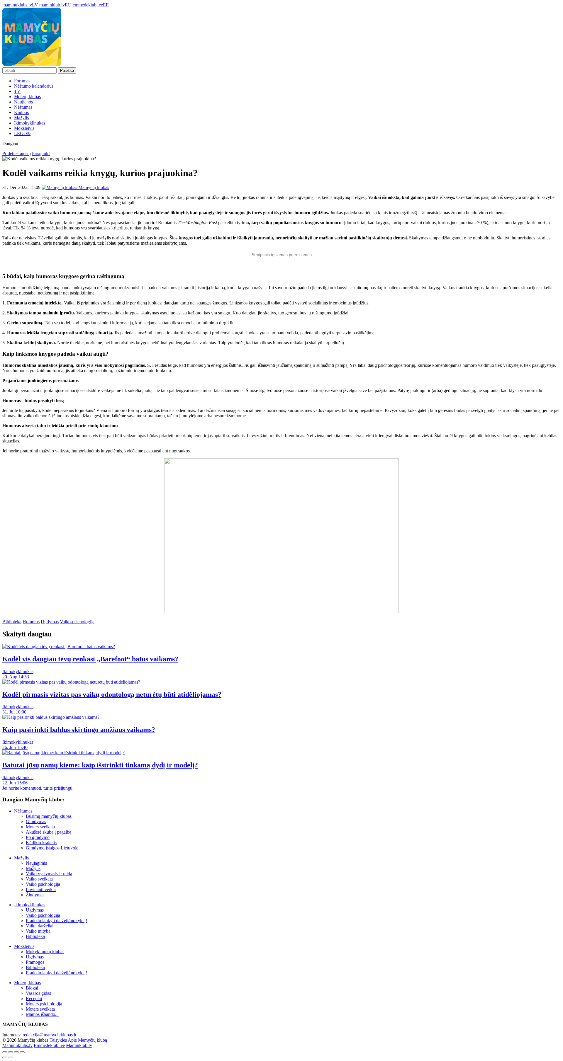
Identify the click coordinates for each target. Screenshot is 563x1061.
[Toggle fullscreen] (16, 1052)
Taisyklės (58, 1040)
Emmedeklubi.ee (49, 1045)
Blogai (32, 987)
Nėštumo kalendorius (33, 86)
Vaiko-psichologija (77, 621)
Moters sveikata (40, 826)
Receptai (34, 998)
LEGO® (22, 133)
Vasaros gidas (38, 993)
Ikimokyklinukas (29, 122)
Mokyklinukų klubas (45, 951)
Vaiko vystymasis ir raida (49, 873)
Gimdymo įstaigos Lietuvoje (52, 847)
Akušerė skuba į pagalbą (48, 832)
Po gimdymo (38, 837)
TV (17, 91)
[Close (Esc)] (4, 1052)
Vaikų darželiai (39, 925)
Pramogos (35, 962)
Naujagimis (36, 863)
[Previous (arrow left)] (4, 1057)
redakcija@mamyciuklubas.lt (49, 1034)
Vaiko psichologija (43, 884)
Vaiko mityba (38, 931)
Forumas (22, 80)
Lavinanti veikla (41, 889)
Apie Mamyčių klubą (87, 1040)
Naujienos (23, 101)
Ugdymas (50, 621)
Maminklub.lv (79, 1045)
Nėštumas (23, 107)
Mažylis (21, 117)
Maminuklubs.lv (17, 1045)
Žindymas (35, 894)
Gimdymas (36, 821)
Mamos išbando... (42, 1014)
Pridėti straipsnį (16, 153)
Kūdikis (21, 112)
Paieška (67, 70)
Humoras (31, 621)
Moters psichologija (44, 1003)
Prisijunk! (41, 153)
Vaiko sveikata (39, 878)
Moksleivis (24, 128)
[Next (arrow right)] (10, 1057)
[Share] (10, 1052)
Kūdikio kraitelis (41, 842)
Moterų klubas (27, 96)
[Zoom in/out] (22, 1052)
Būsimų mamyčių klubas (49, 816)
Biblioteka (11, 621)
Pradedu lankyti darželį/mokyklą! (56, 920)
